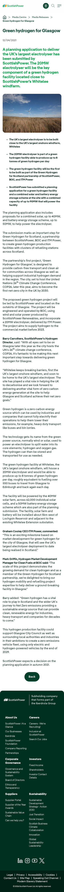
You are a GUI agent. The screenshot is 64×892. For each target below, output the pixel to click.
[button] (53, 6)
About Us (11, 717)
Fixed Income (36, 765)
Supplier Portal (13, 800)
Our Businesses (13, 731)
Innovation (34, 835)
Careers (34, 717)
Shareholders (36, 770)
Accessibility (35, 875)
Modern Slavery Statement (32, 881)
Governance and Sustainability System (14, 772)
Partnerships (12, 753)
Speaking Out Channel (45, 878)
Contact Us (10, 878)
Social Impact (36, 819)
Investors (35, 759)
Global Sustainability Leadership (36, 842)
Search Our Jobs (38, 739)
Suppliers (11, 794)
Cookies (50, 875)
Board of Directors (14, 780)
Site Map (25, 878)
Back (32, 676)
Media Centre (19, 17)
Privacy (20, 875)
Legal (10, 875)
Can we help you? (14, 820)
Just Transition (36, 814)
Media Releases (40, 17)
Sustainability (37, 794)
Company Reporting (15, 748)
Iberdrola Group (46, 703)
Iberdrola (10, 736)
